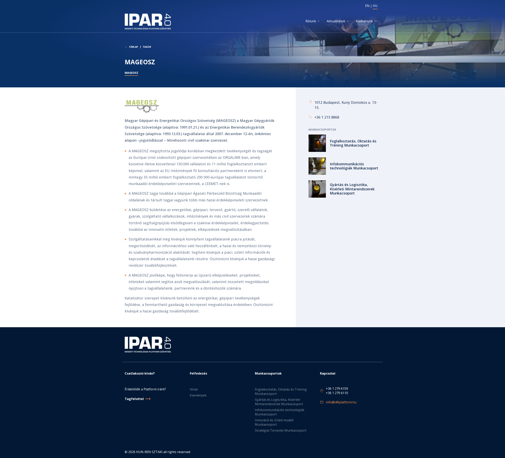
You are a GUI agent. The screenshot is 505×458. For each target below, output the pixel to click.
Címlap (133, 47)
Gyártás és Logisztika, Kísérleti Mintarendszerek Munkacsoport (279, 401)
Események (198, 395)
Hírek (194, 389)
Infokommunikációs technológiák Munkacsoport (279, 412)
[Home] (148, 21)
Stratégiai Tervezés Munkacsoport (280, 430)
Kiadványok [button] (364, 21)
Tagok (147, 47)
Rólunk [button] (311, 21)
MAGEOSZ (131, 73)
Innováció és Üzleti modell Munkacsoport (274, 422)
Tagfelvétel (134, 399)
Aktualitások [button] (336, 21)
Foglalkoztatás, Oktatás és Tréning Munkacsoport (281, 391)
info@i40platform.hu (341, 402)
